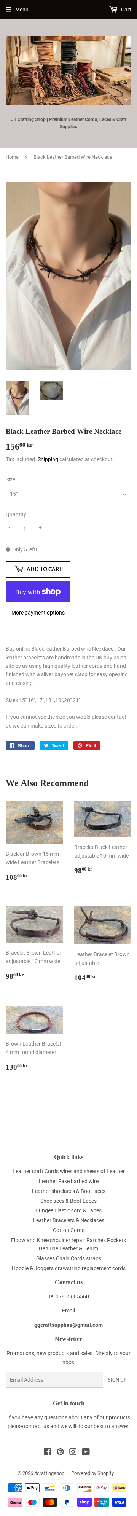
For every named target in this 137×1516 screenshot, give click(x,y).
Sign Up (117, 1380)
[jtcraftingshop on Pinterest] (60, 1453)
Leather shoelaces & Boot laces (68, 1191)
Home (12, 157)
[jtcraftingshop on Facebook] (47, 1453)
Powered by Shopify (92, 1473)
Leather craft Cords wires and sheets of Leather (69, 1171)
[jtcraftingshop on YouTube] (86, 1453)
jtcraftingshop (49, 1473)
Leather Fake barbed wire (69, 1181)
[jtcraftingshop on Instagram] (73, 1453)
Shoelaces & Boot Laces (68, 1201)
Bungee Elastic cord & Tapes (68, 1210)
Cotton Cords (68, 1230)
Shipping (48, 459)
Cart (125, 9)
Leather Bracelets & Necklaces (68, 1220)
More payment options (38, 613)
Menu (22, 9)
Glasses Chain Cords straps (68, 1258)
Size (10, 479)
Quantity (16, 514)
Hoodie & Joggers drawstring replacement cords (69, 1268)
